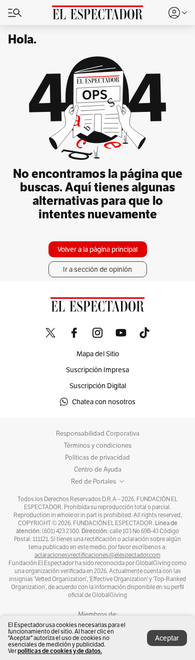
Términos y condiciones (98, 445)
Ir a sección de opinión (97, 269)
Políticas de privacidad (97, 457)
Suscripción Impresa (97, 369)
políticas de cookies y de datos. (60, 651)
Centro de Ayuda (98, 469)
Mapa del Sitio (97, 353)
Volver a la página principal (98, 249)
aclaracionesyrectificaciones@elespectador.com (97, 555)
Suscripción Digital (98, 385)
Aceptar (167, 638)
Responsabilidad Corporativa (98, 433)
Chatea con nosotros (104, 401)
